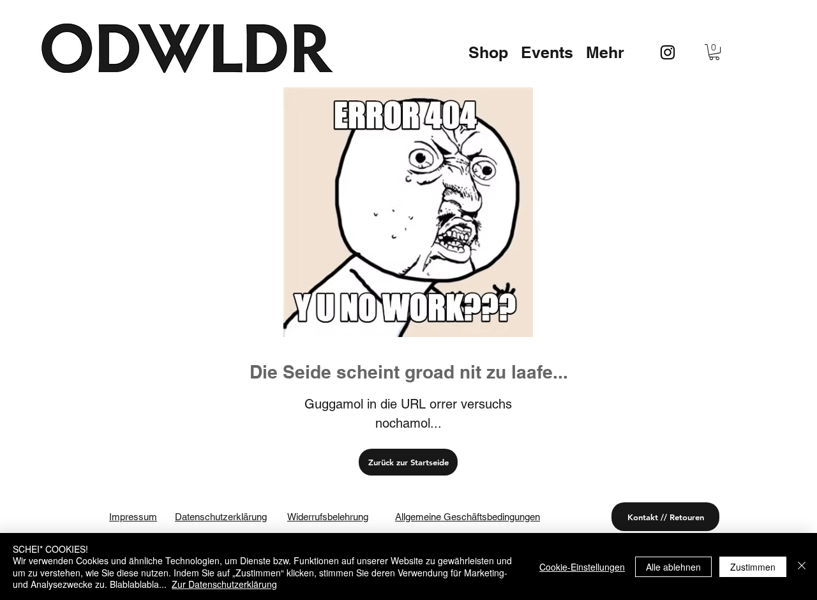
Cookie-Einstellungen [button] (582, 566)
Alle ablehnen (673, 566)
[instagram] (667, 52)
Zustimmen (753, 566)
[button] (488, 52)
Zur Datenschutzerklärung (224, 584)
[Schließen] (801, 566)
